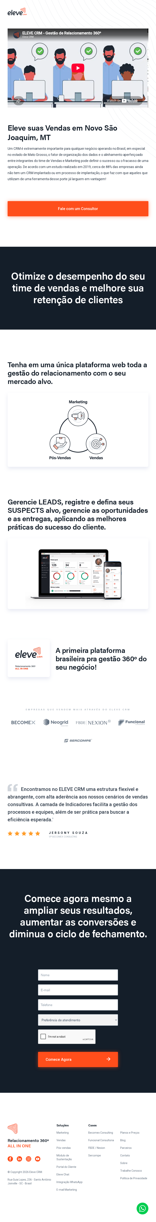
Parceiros (126, 1147)
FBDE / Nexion (96, 1147)
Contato (125, 1155)
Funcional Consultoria (101, 1140)
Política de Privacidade (133, 1178)
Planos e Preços (129, 1132)
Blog (123, 1140)
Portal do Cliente (66, 1166)
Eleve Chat (63, 1174)
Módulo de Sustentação (64, 1157)
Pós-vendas (64, 1147)
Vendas (61, 1140)
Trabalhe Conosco (131, 1170)
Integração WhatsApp (70, 1182)
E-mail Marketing (67, 1189)
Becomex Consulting (100, 1132)
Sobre (123, 1163)
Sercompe (94, 1155)
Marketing (63, 1132)
